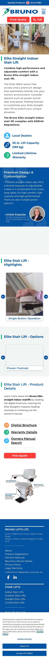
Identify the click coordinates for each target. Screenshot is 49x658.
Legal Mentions (13, 568)
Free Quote (19, 455)
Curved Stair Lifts (14, 602)
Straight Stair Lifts (15, 599)
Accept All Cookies (24, 653)
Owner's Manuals (15, 557)
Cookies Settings (24, 639)
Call (39, 19)
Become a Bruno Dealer (18, 561)
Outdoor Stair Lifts (15, 595)
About (8, 550)
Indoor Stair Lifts (14, 592)
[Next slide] (46, 297)
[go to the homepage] (20, 11)
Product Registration (16, 554)
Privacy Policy (13, 564)
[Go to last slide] (3, 297)
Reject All (24, 646)
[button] (43, 12)
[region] (24, 635)
